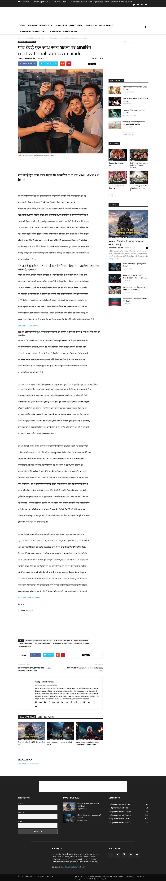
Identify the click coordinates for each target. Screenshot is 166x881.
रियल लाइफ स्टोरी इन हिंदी (25, 646)
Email (20, 821)
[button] (145, 28)
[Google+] (54, 702)
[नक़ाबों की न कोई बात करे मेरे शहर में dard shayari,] (115, 101)
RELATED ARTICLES (27, 717)
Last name (22, 812)
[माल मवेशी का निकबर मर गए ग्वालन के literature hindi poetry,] (115, 125)
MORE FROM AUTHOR (46, 717)
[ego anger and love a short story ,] (118, 177)
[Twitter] (134, 5)
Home (65, 2)
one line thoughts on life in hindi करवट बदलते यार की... (138, 188)
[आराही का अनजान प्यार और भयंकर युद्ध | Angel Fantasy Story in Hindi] (115, 290)
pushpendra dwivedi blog (40, 25)
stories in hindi (28, 325)
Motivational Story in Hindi (63, 641)
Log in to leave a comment (28, 764)
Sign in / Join (57, 2)
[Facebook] (130, 5)
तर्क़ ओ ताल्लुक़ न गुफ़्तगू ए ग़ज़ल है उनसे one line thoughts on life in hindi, (34, 669)
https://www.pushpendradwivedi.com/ (46, 685)
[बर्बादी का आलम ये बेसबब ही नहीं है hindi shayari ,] (115, 90)
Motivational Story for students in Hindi (39, 641)
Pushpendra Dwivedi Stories (33, 31)
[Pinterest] (72, 702)
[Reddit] (76, 702)
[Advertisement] (103, 16)
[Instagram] (59, 702)
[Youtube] (146, 5)
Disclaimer (140, 876)
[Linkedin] (63, 702)
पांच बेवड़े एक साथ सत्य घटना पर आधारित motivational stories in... (139, 165)
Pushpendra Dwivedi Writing (99, 25)
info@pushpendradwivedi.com (73, 867)
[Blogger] (37, 702)
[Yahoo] (94, 702)
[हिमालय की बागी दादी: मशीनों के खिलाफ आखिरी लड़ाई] (31, 731)
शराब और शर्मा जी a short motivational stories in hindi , (85, 669)
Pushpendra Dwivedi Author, (115, 159)
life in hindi (29, 598)
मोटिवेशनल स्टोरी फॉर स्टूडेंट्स (81, 643)
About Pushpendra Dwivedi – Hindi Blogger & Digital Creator (89, 2)
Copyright (78, 879)
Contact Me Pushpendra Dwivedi (121, 2)
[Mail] (68, 702)
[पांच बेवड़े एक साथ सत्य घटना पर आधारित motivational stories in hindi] (139, 155)
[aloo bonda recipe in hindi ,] (118, 155)
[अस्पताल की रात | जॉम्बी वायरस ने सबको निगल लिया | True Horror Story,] (115, 302)
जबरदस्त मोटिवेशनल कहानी (25, 643)
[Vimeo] (138, 5)
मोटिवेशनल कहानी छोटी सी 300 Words (62, 643)
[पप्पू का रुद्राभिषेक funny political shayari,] (115, 113)
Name (20, 803)
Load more (127, 134)
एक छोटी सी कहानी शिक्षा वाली (81, 641)
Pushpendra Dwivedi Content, (64, 31)
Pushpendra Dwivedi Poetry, (69, 25)
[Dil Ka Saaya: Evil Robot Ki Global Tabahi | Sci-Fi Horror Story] (89, 731)
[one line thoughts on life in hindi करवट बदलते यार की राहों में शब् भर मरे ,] (139, 177)
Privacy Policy (129, 876)
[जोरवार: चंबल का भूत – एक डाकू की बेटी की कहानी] (60, 731)
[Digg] (41, 702)
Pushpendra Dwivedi (27, 58)
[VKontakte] (142, 5)
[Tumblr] (81, 702)
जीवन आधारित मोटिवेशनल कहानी (42, 643)
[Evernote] (46, 702)
